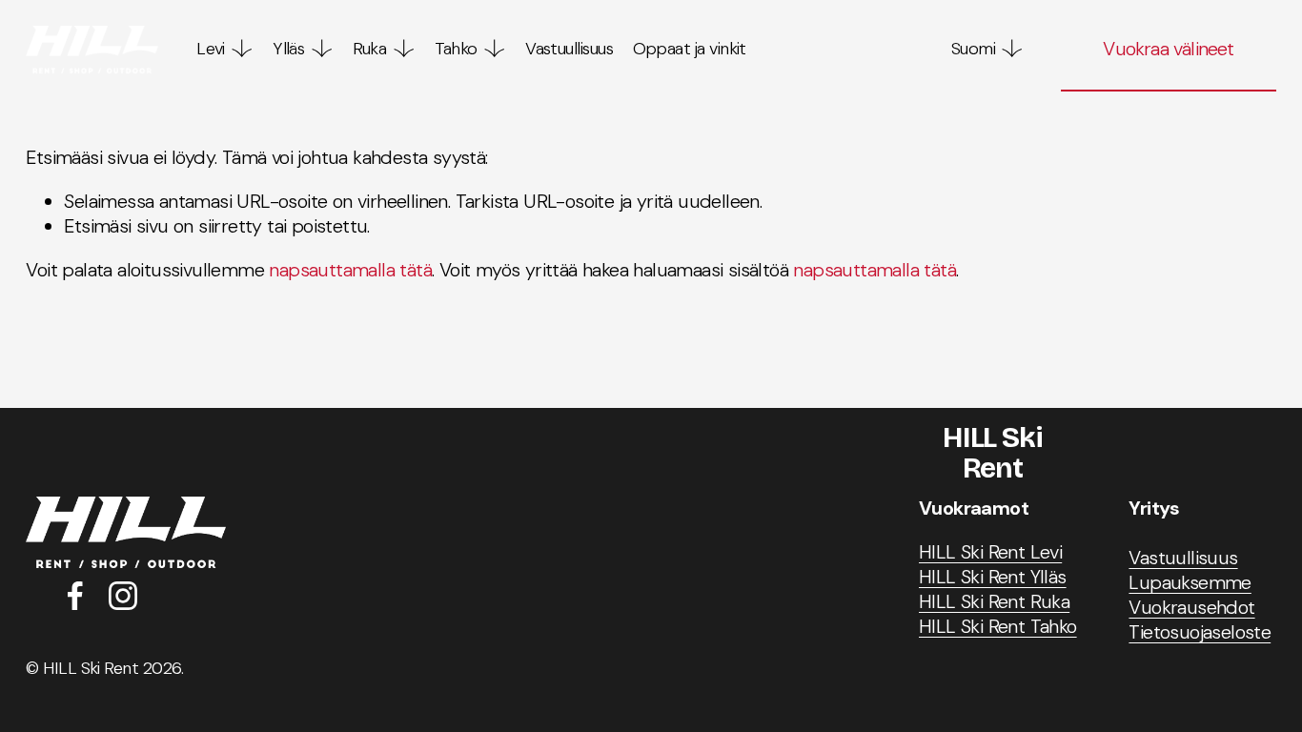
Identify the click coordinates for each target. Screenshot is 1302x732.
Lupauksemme (1190, 582)
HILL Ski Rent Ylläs (993, 576)
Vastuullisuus (569, 48)
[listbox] (974, 50)
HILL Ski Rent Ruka (994, 601)
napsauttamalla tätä (350, 269)
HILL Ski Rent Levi (990, 551)
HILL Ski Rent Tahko (998, 626)
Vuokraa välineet (1168, 48)
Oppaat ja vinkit (689, 48)
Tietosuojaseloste (1200, 632)
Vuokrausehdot (1191, 607)
